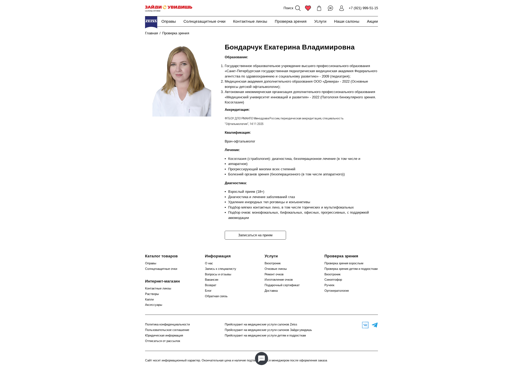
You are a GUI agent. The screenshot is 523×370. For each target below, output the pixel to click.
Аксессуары (153, 304)
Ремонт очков (274, 274)
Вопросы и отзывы (218, 274)
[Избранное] (308, 8)
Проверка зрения (290, 21)
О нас (209, 263)
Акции (372, 21)
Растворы (152, 294)
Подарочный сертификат (282, 285)
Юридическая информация (164, 335)
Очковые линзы (276, 268)
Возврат (210, 285)
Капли (149, 299)
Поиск (288, 8)
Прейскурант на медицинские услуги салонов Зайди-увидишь (268, 330)
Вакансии (211, 279)
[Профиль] (341, 8)
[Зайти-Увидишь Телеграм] (373, 325)
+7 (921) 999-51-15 (363, 8)
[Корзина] (319, 8)
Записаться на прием (255, 235)
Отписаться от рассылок (162, 341)
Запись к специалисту (220, 268)
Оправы (168, 21)
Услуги (320, 21)
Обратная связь (216, 296)
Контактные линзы (250, 21)
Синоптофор (333, 279)
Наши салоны (346, 21)
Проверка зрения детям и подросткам (351, 268)
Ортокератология (336, 290)
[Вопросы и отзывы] (330, 8)
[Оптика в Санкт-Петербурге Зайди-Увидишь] (168, 8)
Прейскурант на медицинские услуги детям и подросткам (265, 335)
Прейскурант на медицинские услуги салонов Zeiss (261, 324)
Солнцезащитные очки (204, 21)
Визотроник (273, 263)
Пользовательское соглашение (167, 330)
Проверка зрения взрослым (343, 263)
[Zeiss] (151, 22)
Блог (208, 290)
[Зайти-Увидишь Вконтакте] (364, 325)
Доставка (271, 290)
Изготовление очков (279, 279)
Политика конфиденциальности (167, 324)
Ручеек (329, 285)
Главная (151, 33)
